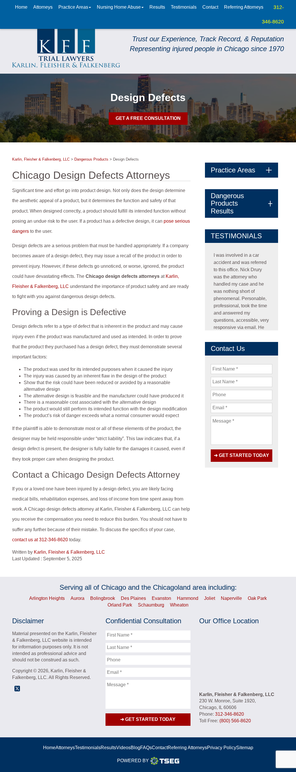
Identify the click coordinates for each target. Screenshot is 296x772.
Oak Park (257, 598)
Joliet (209, 598)
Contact (210, 7)
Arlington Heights (47, 598)
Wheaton (179, 604)
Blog (135, 747)
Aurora (77, 598)
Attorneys (43, 7)
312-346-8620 (53, 539)
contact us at (25, 539)
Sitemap (244, 747)
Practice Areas (73, 7)
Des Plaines (133, 598)
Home (21, 7)
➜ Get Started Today (241, 455)
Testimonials (184, 7)
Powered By (133, 760)
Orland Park (120, 604)
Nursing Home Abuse (119, 7)
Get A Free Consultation (148, 118)
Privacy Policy (221, 747)
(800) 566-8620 (235, 720)
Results (157, 7)
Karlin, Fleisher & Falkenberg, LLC (69, 552)
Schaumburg (151, 604)
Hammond (187, 598)
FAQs (146, 747)
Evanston (161, 598)
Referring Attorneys (243, 7)
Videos (123, 747)
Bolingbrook (102, 598)
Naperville (231, 598)
